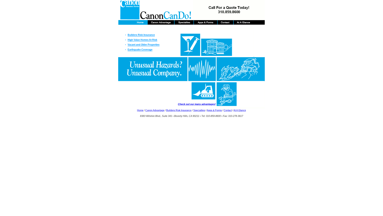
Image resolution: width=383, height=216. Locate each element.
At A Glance (240, 110)
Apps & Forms (214, 110)
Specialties (199, 110)
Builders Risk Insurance (179, 110)
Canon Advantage (154, 110)
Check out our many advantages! (197, 104)
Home (140, 110)
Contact (228, 110)
